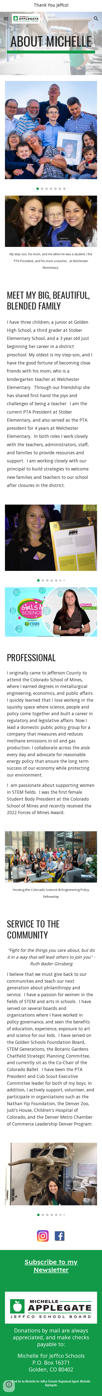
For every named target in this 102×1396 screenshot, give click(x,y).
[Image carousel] (51, 135)
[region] (51, 6)
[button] (6, 18)
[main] (51, 43)
